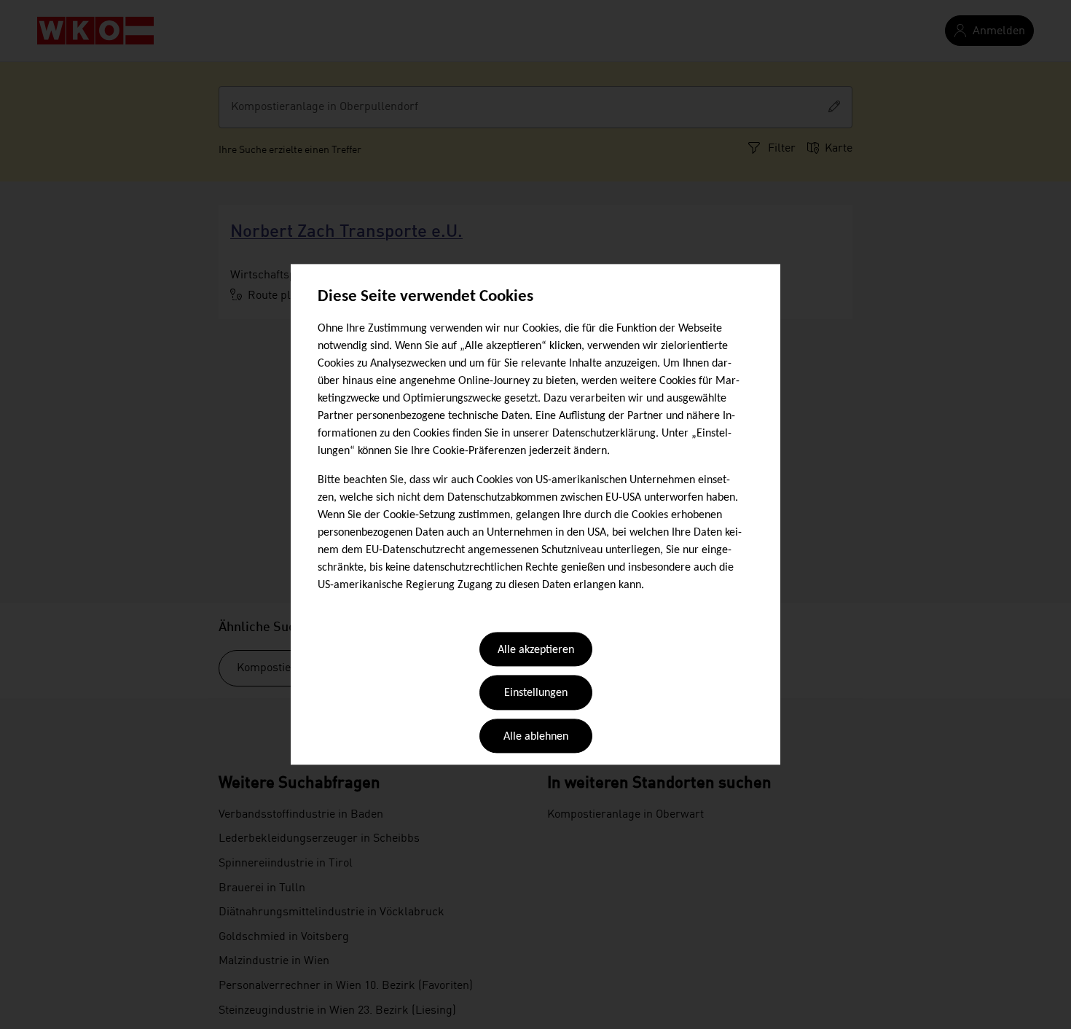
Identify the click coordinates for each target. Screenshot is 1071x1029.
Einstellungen (536, 694)
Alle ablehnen (535, 737)
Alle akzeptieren (536, 650)
